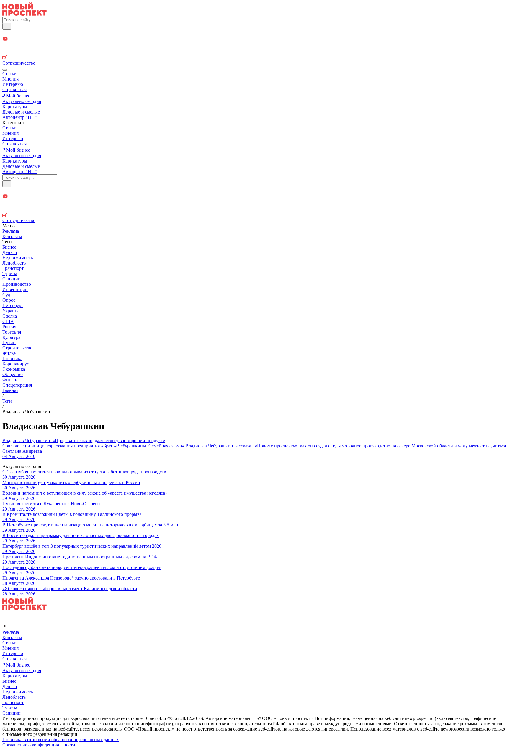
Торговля (11, 331)
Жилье (9, 353)
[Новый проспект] (24, 14)
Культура (11, 337)
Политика (12, 358)
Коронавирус (15, 363)
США (8, 321)
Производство (16, 284)
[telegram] (255, 33)
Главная (10, 390)
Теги (7, 400)
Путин (9, 342)
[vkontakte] (255, 52)
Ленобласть (14, 262)
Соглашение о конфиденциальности (38, 744)
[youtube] (255, 39)
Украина (10, 310)
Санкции (11, 278)
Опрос (8, 300)
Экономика (13, 369)
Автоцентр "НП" (19, 117)
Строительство (17, 347)
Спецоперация (17, 385)
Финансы (12, 379)
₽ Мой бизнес (16, 95)
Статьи (9, 73)
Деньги (9, 252)
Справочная (14, 89)
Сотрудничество (18, 62)
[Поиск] (6, 26)
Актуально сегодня (21, 101)
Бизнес (9, 247)
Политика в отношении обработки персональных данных (60, 739)
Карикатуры (14, 106)
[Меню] (4, 70)
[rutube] (255, 57)
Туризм (9, 273)
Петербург (12, 305)
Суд (6, 294)
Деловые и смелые (21, 111)
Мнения (10, 78)
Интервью (12, 84)
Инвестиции (15, 289)
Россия (9, 326)
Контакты (12, 236)
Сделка (9, 316)
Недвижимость (17, 257)
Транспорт (13, 268)
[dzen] (255, 46)
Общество (12, 374)
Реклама (10, 231)
